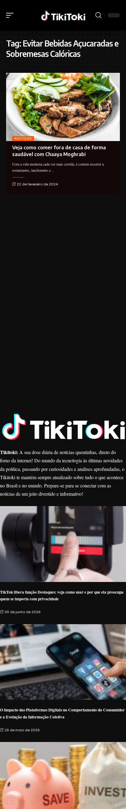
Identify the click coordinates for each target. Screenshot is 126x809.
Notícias (23, 138)
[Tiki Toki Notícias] (63, 15)
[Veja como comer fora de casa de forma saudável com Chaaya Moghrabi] (63, 107)
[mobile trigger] (11, 15)
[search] (98, 15)
